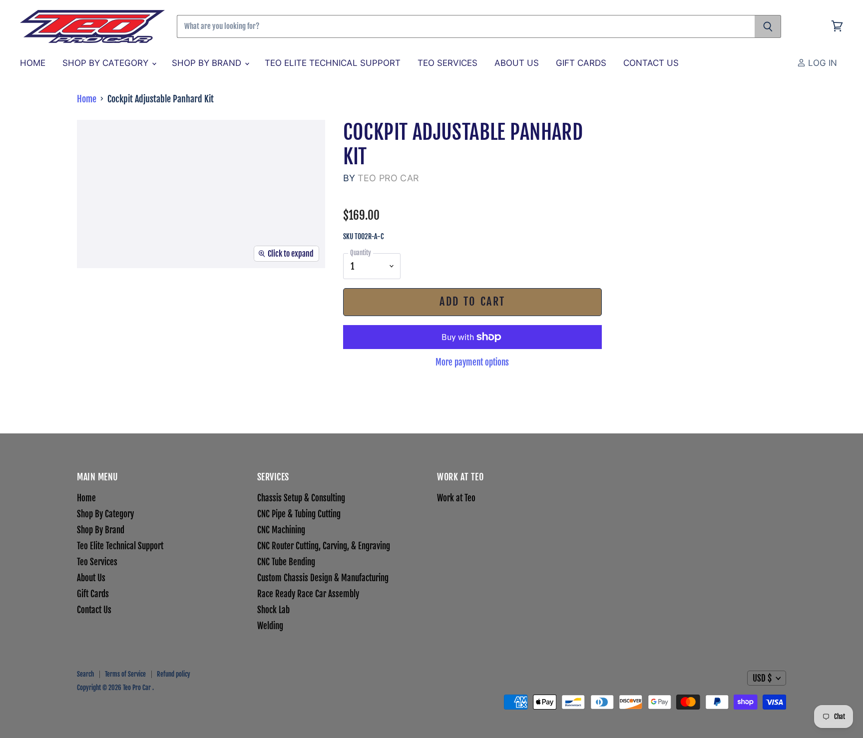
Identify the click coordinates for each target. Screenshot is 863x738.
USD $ (762, 678)
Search (85, 674)
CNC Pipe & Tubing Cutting (299, 514)
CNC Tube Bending (286, 562)
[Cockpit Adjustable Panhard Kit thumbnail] (108, 297)
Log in (821, 63)
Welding (270, 626)
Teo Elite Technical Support (333, 63)
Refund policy (173, 674)
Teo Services (447, 63)
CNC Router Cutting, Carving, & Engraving (323, 546)
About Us (516, 63)
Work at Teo (456, 498)
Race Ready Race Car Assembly (308, 594)
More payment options (472, 362)
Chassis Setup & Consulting (301, 498)
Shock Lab (273, 610)
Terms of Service (125, 674)
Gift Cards (581, 63)
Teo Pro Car (388, 178)
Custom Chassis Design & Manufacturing (323, 578)
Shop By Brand (208, 63)
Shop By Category (106, 63)
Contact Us (651, 63)
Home (32, 63)
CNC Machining (281, 530)
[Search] (768, 26)
